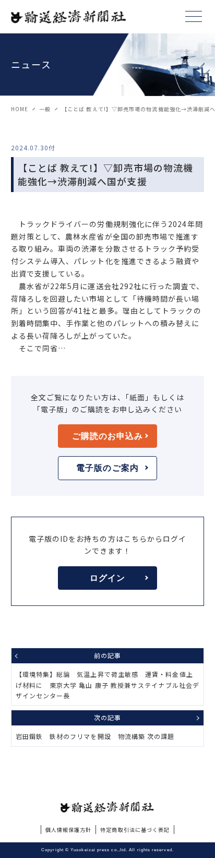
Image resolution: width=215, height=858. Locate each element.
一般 (45, 109)
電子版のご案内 (107, 467)
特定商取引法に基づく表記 (135, 829)
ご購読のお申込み (108, 436)
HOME (19, 109)
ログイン (107, 578)
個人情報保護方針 (68, 829)
